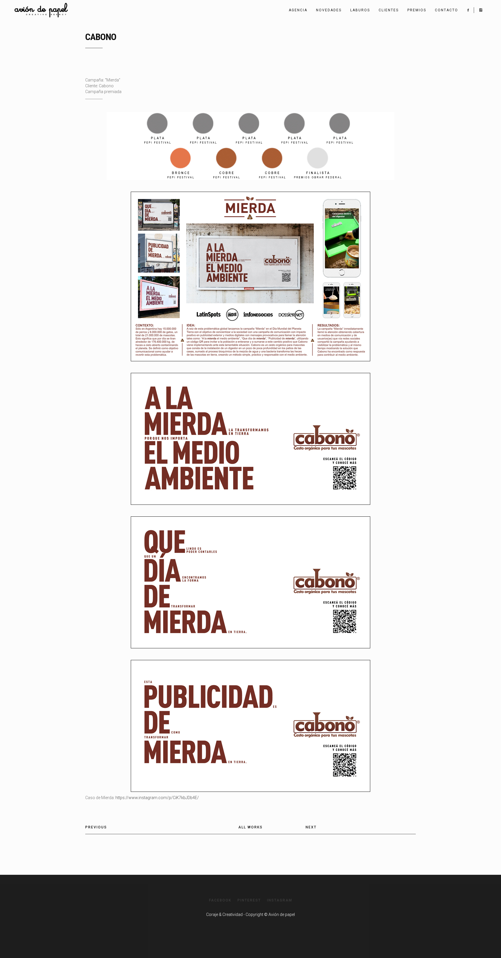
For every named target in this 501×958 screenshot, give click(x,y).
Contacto (446, 10)
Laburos (360, 10)
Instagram (279, 900)
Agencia (298, 10)
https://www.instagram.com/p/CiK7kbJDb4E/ (157, 797)
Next (311, 827)
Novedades (329, 10)
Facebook (220, 900)
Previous (96, 827)
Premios (416, 10)
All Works (250, 827)
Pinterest (249, 900)
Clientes (389, 10)
